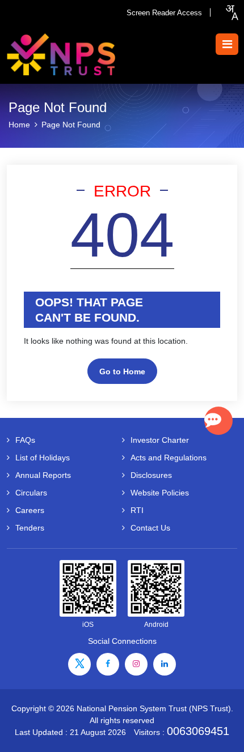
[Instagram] (136, 664)
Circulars (31, 492)
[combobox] (231, 12)
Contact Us (150, 527)
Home (19, 124)
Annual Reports (43, 475)
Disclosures (151, 475)
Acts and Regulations (169, 457)
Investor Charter (160, 440)
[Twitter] (79, 664)
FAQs (25, 440)
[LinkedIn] (164, 664)
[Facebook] (107, 664)
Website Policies (160, 492)
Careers (29, 510)
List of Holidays (42, 457)
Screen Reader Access (164, 12)
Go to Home (122, 371)
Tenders (29, 527)
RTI (137, 510)
